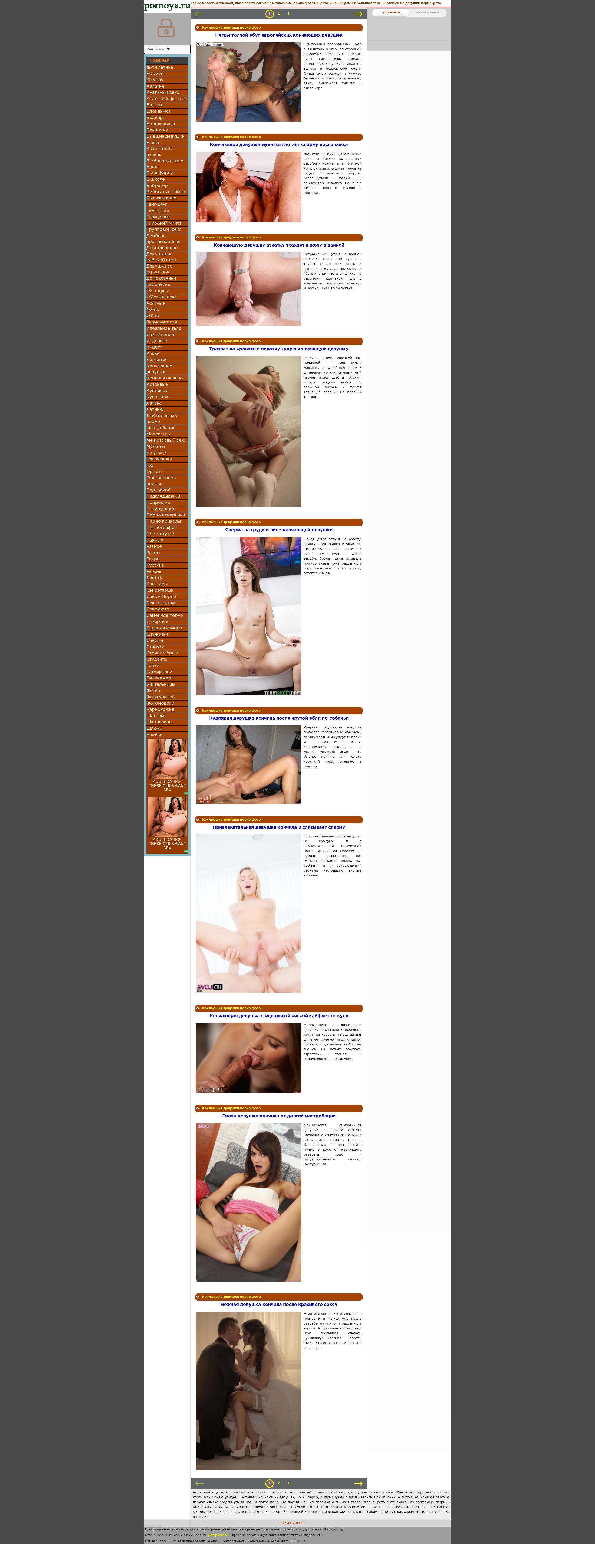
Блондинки (158, 111)
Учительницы (160, 684)
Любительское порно (162, 419)
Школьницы (159, 722)
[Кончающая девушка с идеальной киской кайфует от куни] (249, 1058)
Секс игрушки (161, 603)
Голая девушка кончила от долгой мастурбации (279, 1116)
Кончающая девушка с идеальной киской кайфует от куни (279, 1016)
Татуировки (159, 672)
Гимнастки (157, 211)
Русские (155, 565)
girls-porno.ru (217, 1535)
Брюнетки (157, 130)
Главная (159, 60)
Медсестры (158, 434)
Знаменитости (161, 322)
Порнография (161, 528)
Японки (154, 735)
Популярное (390, 13)
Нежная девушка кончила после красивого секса (279, 1305)
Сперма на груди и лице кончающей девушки (278, 530)
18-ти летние (159, 67)
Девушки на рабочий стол (161, 257)
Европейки (158, 285)
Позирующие (160, 509)
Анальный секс (162, 93)
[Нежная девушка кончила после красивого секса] (249, 1391)
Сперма (154, 641)
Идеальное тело (164, 328)
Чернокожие (160, 710)
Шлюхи (154, 728)
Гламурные (158, 217)
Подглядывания (163, 496)
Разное (154, 546)
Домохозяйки (161, 278)
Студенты (156, 659)
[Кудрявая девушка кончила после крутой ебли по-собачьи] (249, 764)
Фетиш (153, 691)
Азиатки (155, 86)
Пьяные (154, 540)
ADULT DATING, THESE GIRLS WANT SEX (167, 786)
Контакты (292, 1523)
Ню (149, 465)
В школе (155, 179)
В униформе (160, 173)
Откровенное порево (161, 481)
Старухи (155, 647)
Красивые (157, 384)
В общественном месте (165, 164)
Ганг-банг (156, 204)
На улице (156, 453)
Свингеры (157, 584)
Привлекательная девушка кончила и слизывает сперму (279, 827)
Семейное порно (164, 615)
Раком (153, 553)
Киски (152, 354)
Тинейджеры (160, 678)
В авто (153, 143)
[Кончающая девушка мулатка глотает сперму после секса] (249, 187)
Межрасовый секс (166, 440)
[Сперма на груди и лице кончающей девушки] (249, 616)
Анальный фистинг (166, 99)
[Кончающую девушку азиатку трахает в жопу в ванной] (249, 289)
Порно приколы (163, 521)
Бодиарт (155, 118)
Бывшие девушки (165, 136)
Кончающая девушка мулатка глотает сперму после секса (279, 145)
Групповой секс (163, 230)
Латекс (154, 403)
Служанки (157, 634)
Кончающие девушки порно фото (231, 27)
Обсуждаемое (427, 13)
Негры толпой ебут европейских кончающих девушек (279, 35)
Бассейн (155, 105)
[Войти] (166, 28)
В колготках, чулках (159, 152)
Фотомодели (160, 703)
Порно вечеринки (165, 515)
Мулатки (155, 447)
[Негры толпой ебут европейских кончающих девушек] (249, 82)
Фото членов (160, 697)
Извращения (160, 335)
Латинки (155, 409)
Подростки (158, 503)
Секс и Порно (161, 597)
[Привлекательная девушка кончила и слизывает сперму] (249, 913)
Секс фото (158, 609)
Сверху (154, 578)
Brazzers (155, 74)
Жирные (155, 303)
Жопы (153, 310)
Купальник (158, 397)
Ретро (153, 559)
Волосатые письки (166, 192)
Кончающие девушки (159, 369)
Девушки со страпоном (159, 269)
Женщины (157, 291)
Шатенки (156, 716)
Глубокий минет (164, 223)
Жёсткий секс (161, 297)
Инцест (154, 347)
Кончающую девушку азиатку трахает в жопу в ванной (279, 245)
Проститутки (160, 534)
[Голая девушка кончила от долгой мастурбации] (249, 1202)
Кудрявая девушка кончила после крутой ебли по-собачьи (279, 718)
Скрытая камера (164, 628)
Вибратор (157, 186)
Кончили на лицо (164, 378)
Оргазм (154, 472)
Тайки (152, 666)
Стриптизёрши (162, 653)
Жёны (153, 316)
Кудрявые (157, 391)
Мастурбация (160, 428)
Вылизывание (161, 198)
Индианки (156, 341)
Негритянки (159, 459)
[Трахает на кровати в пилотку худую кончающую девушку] (249, 431)
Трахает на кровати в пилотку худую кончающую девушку (279, 349)
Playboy (154, 80)
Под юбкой (158, 490)
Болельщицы (160, 124)
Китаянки (156, 360)
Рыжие (153, 572)
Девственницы (162, 248)
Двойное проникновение (163, 239)
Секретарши (160, 590)
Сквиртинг (157, 622)
